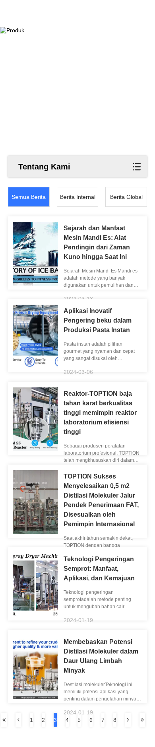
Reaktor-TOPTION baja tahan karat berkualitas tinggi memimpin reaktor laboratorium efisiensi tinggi (100, 412)
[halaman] (4, 720)
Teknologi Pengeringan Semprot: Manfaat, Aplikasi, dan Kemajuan (99, 569)
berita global (126, 197)
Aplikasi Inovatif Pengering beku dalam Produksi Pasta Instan (98, 320)
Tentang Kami (44, 166)
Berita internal (77, 197)
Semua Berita (29, 197)
